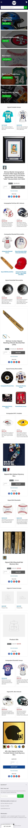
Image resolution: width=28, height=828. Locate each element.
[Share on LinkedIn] (16, 197)
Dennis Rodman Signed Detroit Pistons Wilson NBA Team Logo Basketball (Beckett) (7, 301)
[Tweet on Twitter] (12, 197)
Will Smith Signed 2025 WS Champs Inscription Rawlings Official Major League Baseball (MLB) (22, 521)
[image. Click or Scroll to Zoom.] (14, 626)
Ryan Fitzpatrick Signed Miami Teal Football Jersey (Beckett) (8, 128)
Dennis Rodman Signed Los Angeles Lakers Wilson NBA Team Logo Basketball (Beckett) (22, 301)
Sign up (20, 796)
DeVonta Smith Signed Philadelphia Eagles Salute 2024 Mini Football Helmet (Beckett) (8, 713)
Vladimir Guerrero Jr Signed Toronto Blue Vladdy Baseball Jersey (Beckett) (7, 682)
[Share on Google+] (14, 197)
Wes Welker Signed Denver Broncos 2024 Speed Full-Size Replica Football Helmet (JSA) (22, 224)
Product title (4, 607)
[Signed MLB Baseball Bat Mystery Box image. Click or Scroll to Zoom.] (14, 543)
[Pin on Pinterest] (19, 197)
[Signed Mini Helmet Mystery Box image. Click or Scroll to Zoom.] (14, 455)
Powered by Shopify (17, 825)
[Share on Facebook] (9, 197)
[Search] (25, 7)
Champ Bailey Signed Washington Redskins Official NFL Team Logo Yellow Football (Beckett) (22, 434)
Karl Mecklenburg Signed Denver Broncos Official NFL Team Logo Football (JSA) (7, 434)
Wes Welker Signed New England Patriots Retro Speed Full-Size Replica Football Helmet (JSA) (7, 224)
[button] (7, 826)
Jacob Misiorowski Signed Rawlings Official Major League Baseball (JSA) (8, 521)
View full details (14, 191)
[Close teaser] (13, 824)
